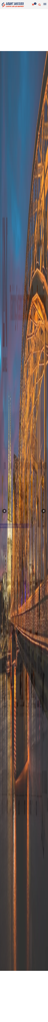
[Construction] (13, 4)
